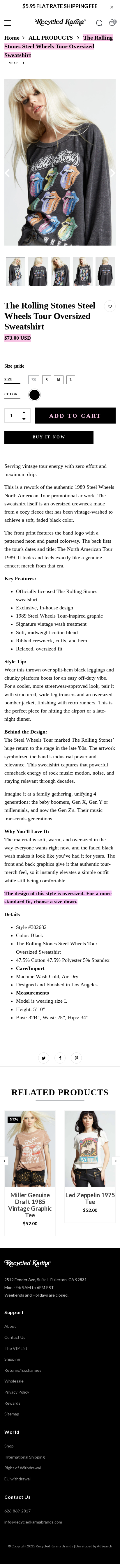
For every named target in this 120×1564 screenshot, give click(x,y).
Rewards (12, 1403)
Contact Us (14, 1337)
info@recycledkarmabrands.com (33, 1521)
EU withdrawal (17, 1478)
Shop (9, 1445)
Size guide (14, 366)
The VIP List (15, 1348)
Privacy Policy (16, 1392)
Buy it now (49, 437)
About (10, 1326)
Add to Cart (75, 415)
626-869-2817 (17, 1510)
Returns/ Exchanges (22, 1370)
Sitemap (11, 1413)
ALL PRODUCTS (51, 37)
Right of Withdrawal (22, 1467)
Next (14, 63)
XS (33, 380)
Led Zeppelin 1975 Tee (90, 1198)
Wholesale (14, 1380)
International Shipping (24, 1456)
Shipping (12, 1359)
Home (12, 37)
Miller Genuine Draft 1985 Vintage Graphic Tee (30, 1205)
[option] (60, 162)
